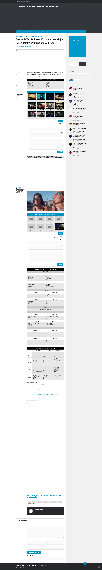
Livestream (55, 31)
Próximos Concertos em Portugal (76, 37)
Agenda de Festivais (32, 31)
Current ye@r (30, 555)
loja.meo (42, 384)
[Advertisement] (51, 18)
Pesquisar (83, 64)
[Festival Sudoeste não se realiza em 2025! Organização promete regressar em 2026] (45, 403)
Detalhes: (60, 138)
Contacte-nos (28, 1)
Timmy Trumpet (31, 503)
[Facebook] (77, 2)
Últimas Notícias (21, 31)
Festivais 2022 (19, 36)
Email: (62, 132)
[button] (34, 156)
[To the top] (84, 563)
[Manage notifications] (99, 567)
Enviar (60, 151)
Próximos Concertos (45, 31)
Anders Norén (23, 567)
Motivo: (61, 123)
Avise (60, 233)
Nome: (61, 127)
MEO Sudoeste (38, 36)
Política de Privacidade (20, 1)
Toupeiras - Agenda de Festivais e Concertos (37, 6)
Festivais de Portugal (28, 36)
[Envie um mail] (83, 2)
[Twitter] (80, 2)
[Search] (85, 2)
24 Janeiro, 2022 (33, 46)
